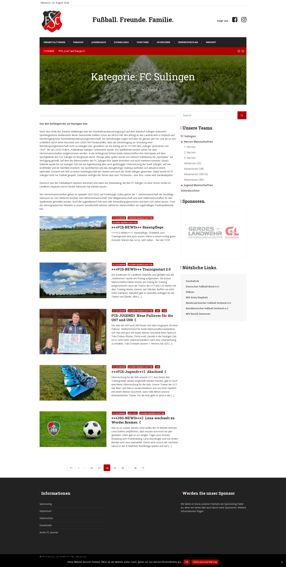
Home (132, 89)
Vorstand (143, 42)
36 (91, 468)
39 (115, 468)
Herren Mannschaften (140, 218)
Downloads (121, 42)
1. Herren (190, 147)
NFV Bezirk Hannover (198, 313)
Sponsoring (46, 503)
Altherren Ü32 (192, 163)
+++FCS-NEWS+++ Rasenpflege (137, 227)
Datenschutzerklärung (205, 562)
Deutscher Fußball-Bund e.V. (202, 286)
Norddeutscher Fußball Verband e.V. (207, 308)
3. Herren (190, 158)
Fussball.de (192, 281)
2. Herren (190, 152)
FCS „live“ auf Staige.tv (72, 51)
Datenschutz (46, 518)
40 (122, 468)
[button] (238, 51)
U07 (157, 311)
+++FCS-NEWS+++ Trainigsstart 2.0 (141, 269)
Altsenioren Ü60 (194, 179)
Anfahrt (211, 42)
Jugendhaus (99, 42)
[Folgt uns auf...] (234, 19)
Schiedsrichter (190, 190)
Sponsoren (163, 42)
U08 (164, 311)
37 (99, 468)
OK (186, 562)
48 (135, 468)
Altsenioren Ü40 (194, 169)
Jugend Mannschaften (125, 222)
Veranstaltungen (54, 42)
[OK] (282, 562)
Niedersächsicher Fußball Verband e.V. (209, 302)
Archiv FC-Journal (49, 532)
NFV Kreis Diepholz (197, 297)
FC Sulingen (119, 218)
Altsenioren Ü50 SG (196, 174)
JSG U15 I (132, 413)
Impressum (46, 511)
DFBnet (190, 292)
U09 (157, 367)
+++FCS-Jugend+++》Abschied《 (138, 371)
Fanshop (78, 42)
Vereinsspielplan (188, 42)
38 (107, 468)
